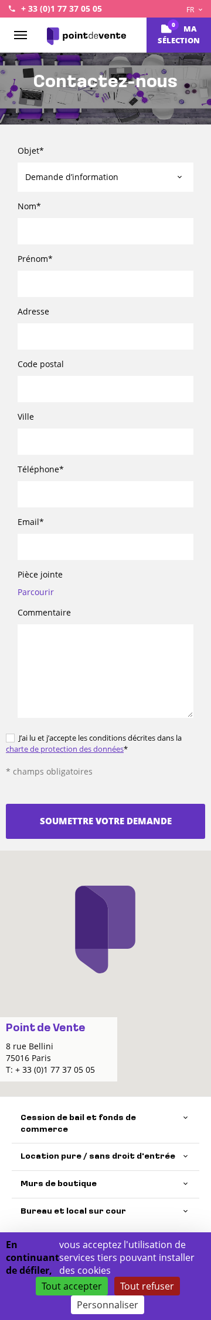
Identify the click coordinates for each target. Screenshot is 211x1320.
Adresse (33, 311)
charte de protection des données (65, 749)
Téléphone (41, 469)
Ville (26, 416)
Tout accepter (72, 1286)
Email (31, 521)
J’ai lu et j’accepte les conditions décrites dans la (94, 743)
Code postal (41, 363)
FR (191, 10)
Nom (29, 206)
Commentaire (44, 612)
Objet (31, 150)
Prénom (35, 258)
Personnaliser (107, 1304)
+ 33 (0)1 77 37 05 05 (61, 8)
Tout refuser (147, 1286)
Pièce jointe (40, 574)
